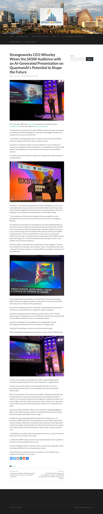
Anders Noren (84, 507)
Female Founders (15, 41)
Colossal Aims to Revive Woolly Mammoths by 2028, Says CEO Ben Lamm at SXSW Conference (22, 474)
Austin (14, 466)
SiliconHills (18, 507)
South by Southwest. (41, 126)
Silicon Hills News (22, 36)
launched (31, 124)
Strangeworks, (14, 126)
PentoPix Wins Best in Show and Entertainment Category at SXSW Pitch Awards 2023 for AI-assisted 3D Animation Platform (51, 475)
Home (11, 36)
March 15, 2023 (15, 76)
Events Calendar (30, 41)
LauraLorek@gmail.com (30, 76)
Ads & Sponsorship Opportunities (73, 36)
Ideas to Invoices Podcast (40, 36)
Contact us (55, 36)
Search (72, 56)
